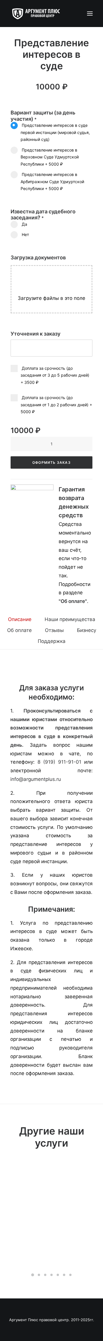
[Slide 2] (39, 1274)
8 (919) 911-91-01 (59, 762)
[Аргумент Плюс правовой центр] (39, 13)
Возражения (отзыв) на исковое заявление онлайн (51, 1252)
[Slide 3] (45, 1274)
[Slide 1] (32, 1274)
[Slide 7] (70, 1274)
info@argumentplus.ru (35, 779)
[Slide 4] (51, 1274)
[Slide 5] (58, 1274)
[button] (90, 13)
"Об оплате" (73, 601)
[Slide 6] (64, 1274)
